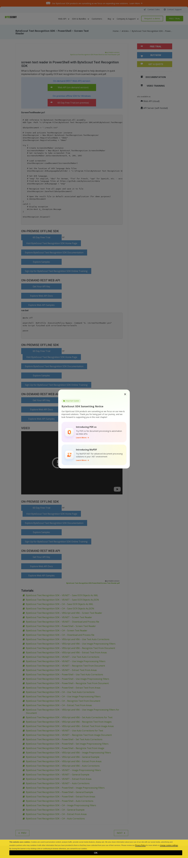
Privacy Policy (140, 845)
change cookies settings (169, 845)
